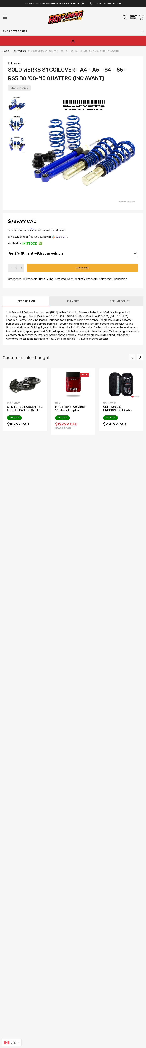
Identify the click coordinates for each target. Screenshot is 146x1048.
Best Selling (45, 279)
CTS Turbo (13, 403)
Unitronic (109, 403)
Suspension (119, 279)
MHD (57, 403)
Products (91, 279)
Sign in (107, 3)
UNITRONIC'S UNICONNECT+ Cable (117, 408)
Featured (60, 279)
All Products (30, 279)
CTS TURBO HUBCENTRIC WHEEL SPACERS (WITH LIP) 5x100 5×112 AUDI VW (25, 410)
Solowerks (14, 63)
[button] (133, 17)
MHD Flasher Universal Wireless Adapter (70, 408)
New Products (76, 279)
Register (117, 3)
